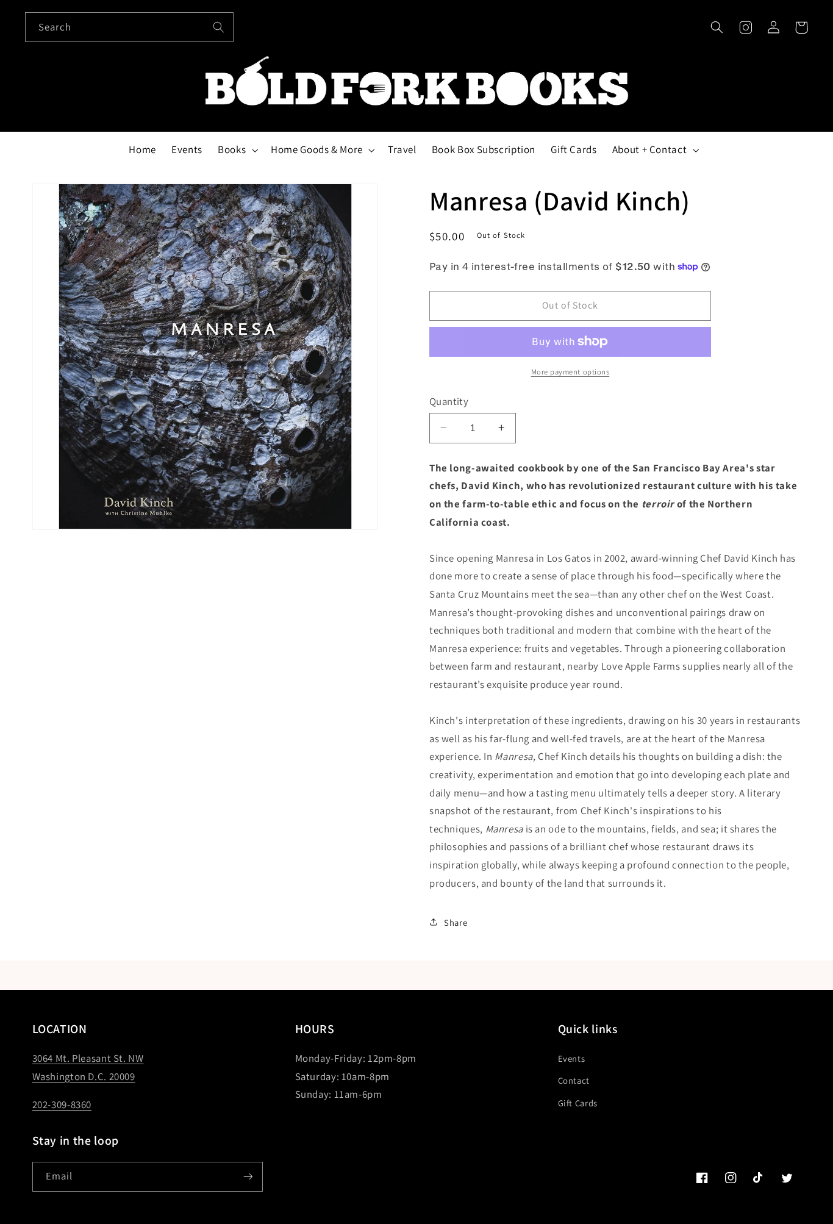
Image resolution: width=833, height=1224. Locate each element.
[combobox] (129, 27)
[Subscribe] (248, 1177)
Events (571, 1058)
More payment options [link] (570, 372)
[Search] (218, 27)
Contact (574, 1080)
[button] (717, 27)
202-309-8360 (62, 1104)
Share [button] (455, 922)
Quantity (448, 401)
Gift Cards (578, 1103)
